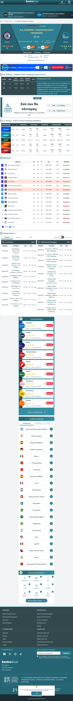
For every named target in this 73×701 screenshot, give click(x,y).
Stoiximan (29, 323)
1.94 (59, 150)
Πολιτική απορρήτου (7, 667)
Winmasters (29, 381)
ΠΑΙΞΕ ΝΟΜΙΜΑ (57, 67)
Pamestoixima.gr (31, 352)
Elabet (28, 342)
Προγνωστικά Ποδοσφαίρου (45, 614)
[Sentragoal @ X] (10, 654)
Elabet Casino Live (42, 639)
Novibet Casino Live (42, 636)
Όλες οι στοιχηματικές (35, 412)
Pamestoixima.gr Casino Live (45, 642)
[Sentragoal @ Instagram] (15, 654)
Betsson (28, 400)
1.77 (52, 150)
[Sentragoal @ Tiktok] (21, 654)
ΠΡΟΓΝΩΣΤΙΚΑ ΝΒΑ (8, 21)
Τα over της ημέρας (42, 620)
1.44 (17, 150)
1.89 (37, 135)
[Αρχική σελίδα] (1, 21)
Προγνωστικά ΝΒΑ (33, 26)
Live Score (5, 620)
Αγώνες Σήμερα (7, 623)
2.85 (13, 129)
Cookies (46, 690)
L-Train (48, 79)
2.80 (13, 140)
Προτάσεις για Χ (41, 623)
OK (36, 693)
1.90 (30, 129)
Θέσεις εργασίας (6, 670)
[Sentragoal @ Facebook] (4, 654)
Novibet (28, 332)
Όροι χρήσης (5, 665)
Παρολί (39, 626)
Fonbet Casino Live (42, 645)
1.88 (59, 145)
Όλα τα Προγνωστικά (35, 601)
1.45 (17, 129)
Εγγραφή (66, 653)
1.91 (37, 129)
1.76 (30, 140)
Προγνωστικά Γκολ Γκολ (43, 617)
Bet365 (28, 371)
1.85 (37, 145)
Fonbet (28, 361)
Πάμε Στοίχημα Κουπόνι (9, 614)
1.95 (37, 140)
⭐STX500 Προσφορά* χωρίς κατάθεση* (53, 13)
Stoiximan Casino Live (43, 633)
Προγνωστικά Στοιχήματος (10, 617)
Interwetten (30, 390)
